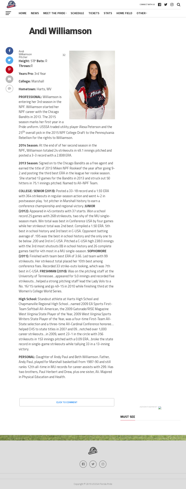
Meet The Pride (54, 13)
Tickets (93, 13)
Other (141, 13)
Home (23, 13)
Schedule (77, 13)
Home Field (124, 13)
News (35, 13)
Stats (108, 13)
